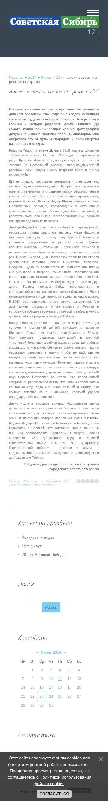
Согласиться (54, 794)
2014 (32, 77)
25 (60, 696)
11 (60, 679)
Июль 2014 (51, 652)
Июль (46, 77)
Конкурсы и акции (38, 537)
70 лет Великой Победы (43, 554)
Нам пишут (31, 481)
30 (42, 705)
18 (60, 687)
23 (58, 77)
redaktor (26, 485)
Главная (16, 77)
